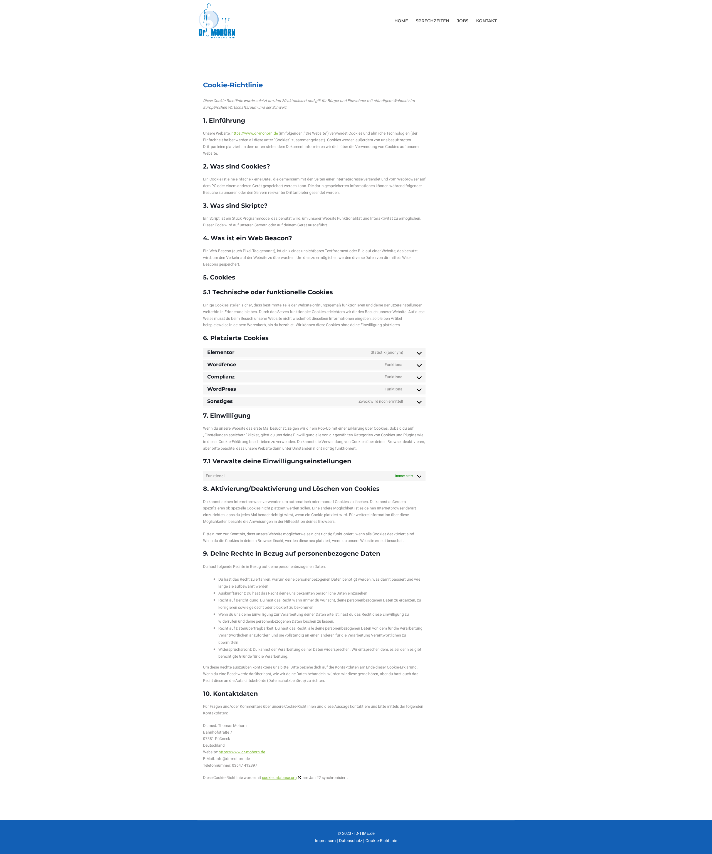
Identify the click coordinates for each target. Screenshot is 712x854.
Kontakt (486, 20)
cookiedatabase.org (279, 778)
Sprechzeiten (432, 20)
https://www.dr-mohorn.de (254, 133)
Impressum (325, 841)
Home (401, 20)
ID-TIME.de (364, 833)
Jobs (462, 20)
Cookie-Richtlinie (381, 841)
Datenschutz (350, 841)
